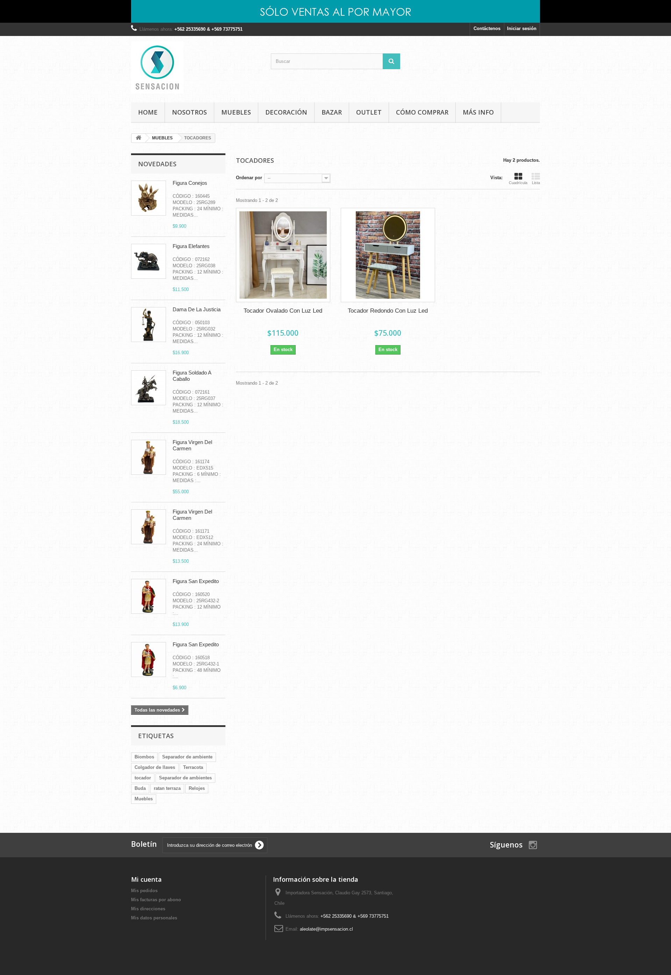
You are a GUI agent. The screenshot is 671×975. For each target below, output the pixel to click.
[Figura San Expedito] (148, 596)
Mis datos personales (154, 918)
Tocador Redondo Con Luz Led (388, 310)
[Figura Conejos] (148, 198)
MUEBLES (236, 112)
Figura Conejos (190, 183)
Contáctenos (487, 28)
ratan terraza (167, 788)
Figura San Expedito (196, 581)
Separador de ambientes (185, 777)
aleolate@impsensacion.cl (326, 929)
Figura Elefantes (191, 246)
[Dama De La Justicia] (148, 324)
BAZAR (332, 112)
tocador (143, 777)
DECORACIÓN (286, 112)
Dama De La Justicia (197, 309)
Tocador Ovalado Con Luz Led (283, 310)
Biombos (144, 756)
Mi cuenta (146, 879)
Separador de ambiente (187, 756)
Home (148, 112)
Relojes (197, 788)
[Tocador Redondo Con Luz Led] (388, 255)
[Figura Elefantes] (148, 261)
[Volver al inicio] (138, 138)
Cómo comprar (422, 112)
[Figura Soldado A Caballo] (148, 387)
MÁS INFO (478, 112)
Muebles (144, 798)
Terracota (193, 767)
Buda (140, 788)
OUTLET (369, 112)
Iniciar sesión (521, 28)
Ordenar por (249, 177)
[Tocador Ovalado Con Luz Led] (283, 255)
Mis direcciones (148, 908)
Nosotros (189, 112)
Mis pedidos (144, 890)
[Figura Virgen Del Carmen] (148, 457)
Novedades (157, 164)
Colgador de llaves (155, 767)
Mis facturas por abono (156, 899)
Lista (536, 183)
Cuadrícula (518, 183)
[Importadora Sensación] (195, 67)
